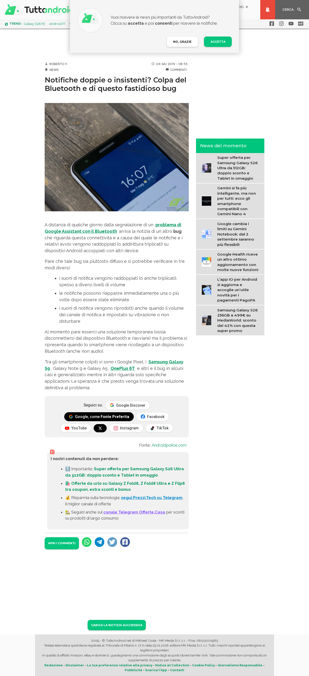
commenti (178, 70)
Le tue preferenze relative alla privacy (119, 665)
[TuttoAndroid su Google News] (300, 24)
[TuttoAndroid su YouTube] (290, 24)
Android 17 (57, 24)
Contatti (177, 670)
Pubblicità (133, 670)
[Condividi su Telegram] (99, 542)
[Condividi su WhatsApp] (86, 542)
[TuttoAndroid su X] (100, 428)
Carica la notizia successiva (116, 625)
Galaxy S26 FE (34, 24)
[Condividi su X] (112, 542)
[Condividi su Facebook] (125, 542)
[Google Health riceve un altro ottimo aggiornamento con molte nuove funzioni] (207, 261)
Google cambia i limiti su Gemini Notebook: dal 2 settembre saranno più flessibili (235, 234)
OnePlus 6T (123, 368)
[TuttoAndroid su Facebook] (271, 24)
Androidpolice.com (169, 445)
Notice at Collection (172, 665)
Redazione (53, 665)
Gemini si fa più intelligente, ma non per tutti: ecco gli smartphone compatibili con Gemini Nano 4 (236, 201)
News (54, 70)
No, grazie (182, 42)
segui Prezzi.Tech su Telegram (152, 497)
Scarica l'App (156, 670)
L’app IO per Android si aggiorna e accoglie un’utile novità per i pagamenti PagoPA (237, 289)
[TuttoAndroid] (40, 10)
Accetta (218, 42)
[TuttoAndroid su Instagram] (280, 24)
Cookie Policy (203, 665)
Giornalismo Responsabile (240, 665)
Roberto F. (58, 64)
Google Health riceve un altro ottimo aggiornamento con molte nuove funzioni (237, 262)
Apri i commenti (62, 543)
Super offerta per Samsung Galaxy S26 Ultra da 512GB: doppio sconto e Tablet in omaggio (237, 168)
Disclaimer (75, 665)
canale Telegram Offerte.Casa (134, 512)
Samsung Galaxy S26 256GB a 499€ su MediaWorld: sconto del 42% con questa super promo (237, 320)
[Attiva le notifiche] (267, 9)
